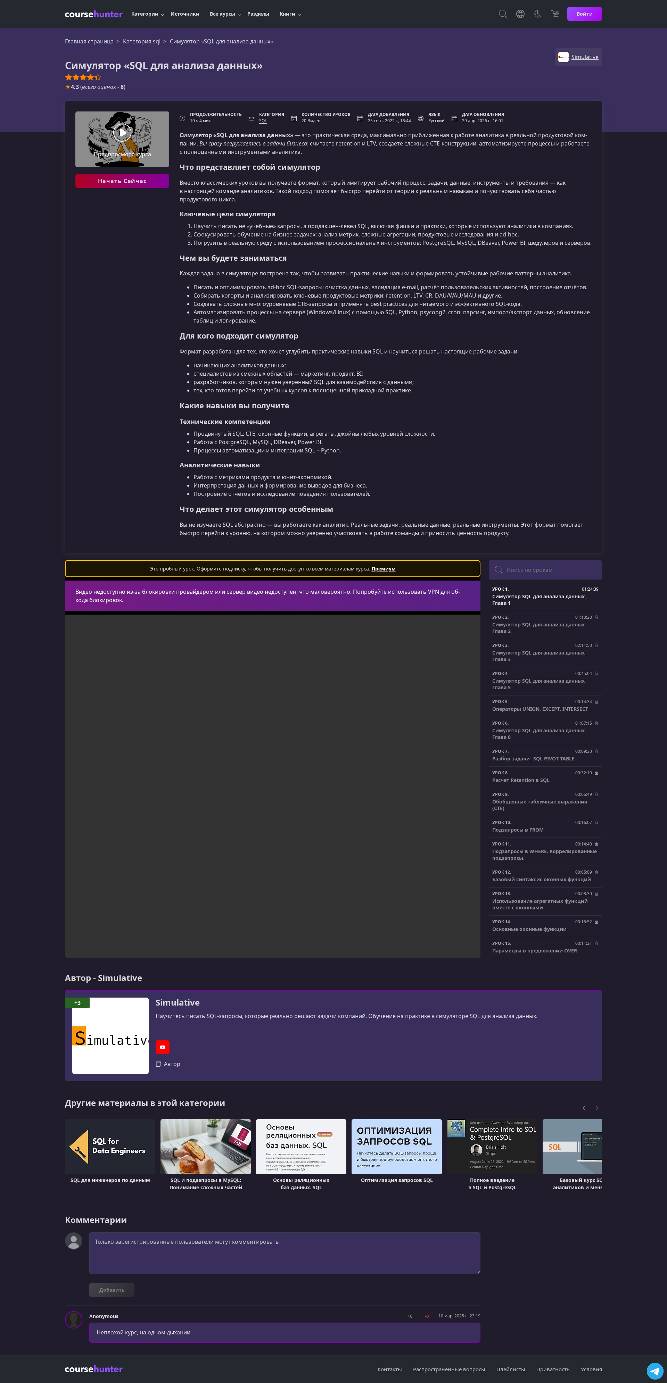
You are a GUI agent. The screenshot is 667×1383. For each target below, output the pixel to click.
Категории (144, 13)
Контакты (390, 1369)
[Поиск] (503, 14)
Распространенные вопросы (449, 1369)
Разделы (258, 13)
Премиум (384, 568)
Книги (287, 13)
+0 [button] (409, 1316)
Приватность (553, 1369)
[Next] (597, 1108)
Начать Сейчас (122, 181)
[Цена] (555, 14)
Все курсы (222, 13)
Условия (591, 1369)
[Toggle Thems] (538, 14)
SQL (263, 121)
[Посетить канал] (655, 1371)
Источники (185, 13)
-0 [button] (427, 1316)
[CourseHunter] (94, 14)
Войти (585, 13)
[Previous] (584, 1108)
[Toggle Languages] (520, 14)
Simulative (178, 1003)
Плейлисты (510, 1369)
